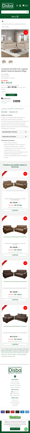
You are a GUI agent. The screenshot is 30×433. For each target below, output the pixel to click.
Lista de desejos (15, 403)
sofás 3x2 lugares (17, 349)
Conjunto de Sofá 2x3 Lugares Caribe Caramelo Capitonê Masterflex (15, 199)
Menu (14, 17)
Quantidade (3, 91)
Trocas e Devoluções (15, 383)
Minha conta (15, 400)
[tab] (15, 131)
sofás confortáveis (17, 352)
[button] (26, 132)
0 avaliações (10, 108)
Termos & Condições (15, 387)
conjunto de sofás (8, 349)
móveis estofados (12, 354)
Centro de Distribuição (15, 385)
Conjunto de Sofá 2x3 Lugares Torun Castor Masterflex (15, 332)
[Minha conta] (20, 5)
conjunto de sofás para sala (8, 356)
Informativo (15, 405)
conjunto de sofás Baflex (18, 351)
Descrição (4, 112)
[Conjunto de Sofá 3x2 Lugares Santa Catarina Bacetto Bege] (15, 43)
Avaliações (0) (13, 112)
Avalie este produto (19, 108)
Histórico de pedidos (15, 402)
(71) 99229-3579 (16, 393)
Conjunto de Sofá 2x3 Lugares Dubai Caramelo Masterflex (15, 244)
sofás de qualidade (21, 354)
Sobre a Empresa (15, 381)
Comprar (11, 95)
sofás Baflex (9, 351)
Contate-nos (16, 392)
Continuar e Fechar (15, 428)
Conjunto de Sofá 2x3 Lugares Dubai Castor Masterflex (15, 288)
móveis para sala (8, 352)
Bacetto (7, 74)
